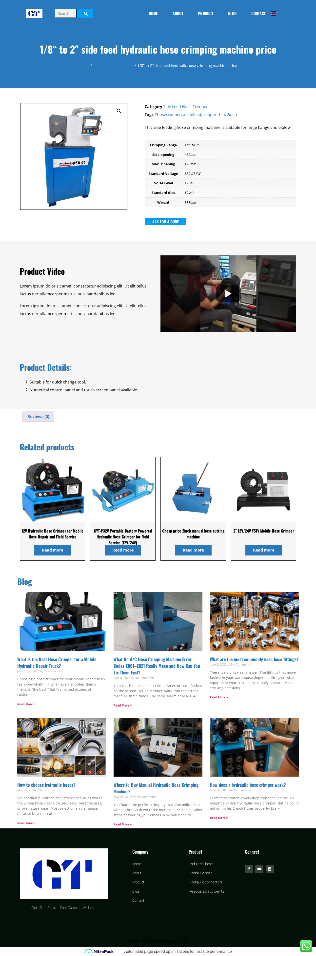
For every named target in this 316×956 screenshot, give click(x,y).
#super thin (214, 114)
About (178, 13)
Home (153, 13)
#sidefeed (192, 114)
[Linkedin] (270, 869)
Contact (258, 13)
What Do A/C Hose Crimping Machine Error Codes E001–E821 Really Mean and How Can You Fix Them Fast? (157, 666)
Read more (52, 550)
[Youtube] (259, 869)
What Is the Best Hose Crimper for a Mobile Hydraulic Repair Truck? (56, 662)
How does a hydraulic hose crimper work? (248, 785)
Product (205, 13)
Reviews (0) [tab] (38, 416)
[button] (119, 111)
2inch (232, 114)
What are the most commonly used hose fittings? (254, 659)
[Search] (85, 13)
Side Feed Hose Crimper (113, 65)
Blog (232, 13)
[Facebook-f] (249, 869)
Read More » (26, 704)
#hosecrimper (168, 114)
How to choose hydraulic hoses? (46, 785)
